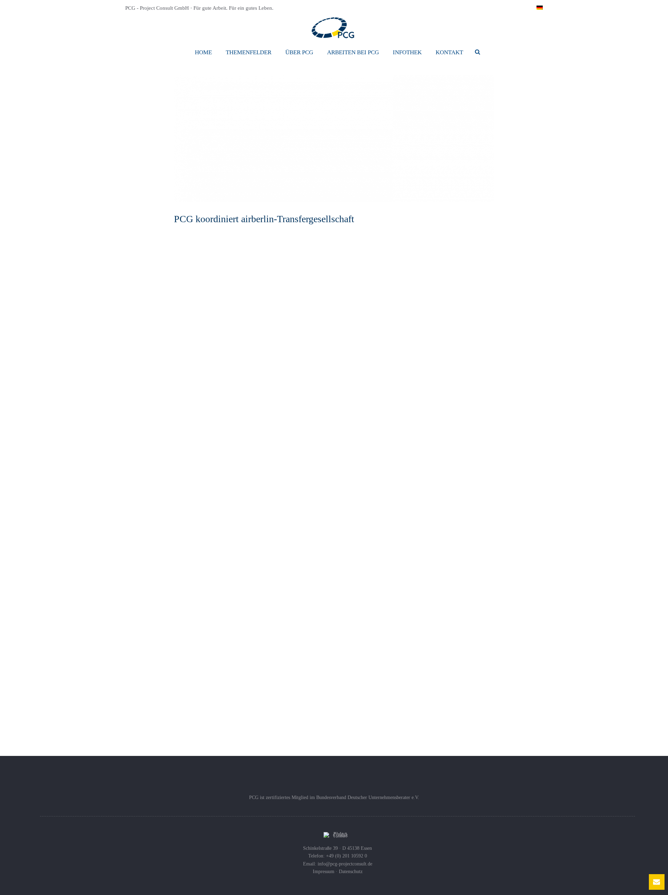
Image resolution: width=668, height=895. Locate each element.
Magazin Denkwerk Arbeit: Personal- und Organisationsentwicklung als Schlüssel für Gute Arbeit (419, 643)
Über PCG (299, 52)
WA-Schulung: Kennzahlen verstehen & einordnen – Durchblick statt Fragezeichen (251, 545)
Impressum (323, 871)
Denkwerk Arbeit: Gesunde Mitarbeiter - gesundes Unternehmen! (414, 481)
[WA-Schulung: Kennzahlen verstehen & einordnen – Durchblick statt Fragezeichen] (184, 589)
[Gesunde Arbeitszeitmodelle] (184, 661)
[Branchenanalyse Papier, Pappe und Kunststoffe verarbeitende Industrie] (349, 592)
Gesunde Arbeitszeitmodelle (227, 648)
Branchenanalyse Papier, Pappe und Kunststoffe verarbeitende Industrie (425, 562)
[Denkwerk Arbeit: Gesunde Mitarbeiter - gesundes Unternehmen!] (349, 511)
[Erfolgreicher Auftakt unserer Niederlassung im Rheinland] (184, 503)
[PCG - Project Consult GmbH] (334, 27)
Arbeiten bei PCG (353, 52)
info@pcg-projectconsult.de (345, 863)
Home (203, 52)
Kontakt (449, 52)
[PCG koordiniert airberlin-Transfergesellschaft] (334, 138)
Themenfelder (248, 52)
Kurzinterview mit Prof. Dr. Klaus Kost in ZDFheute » (260, 331)
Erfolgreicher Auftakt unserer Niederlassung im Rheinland (257, 477)
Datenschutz (351, 871)
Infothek (407, 52)
